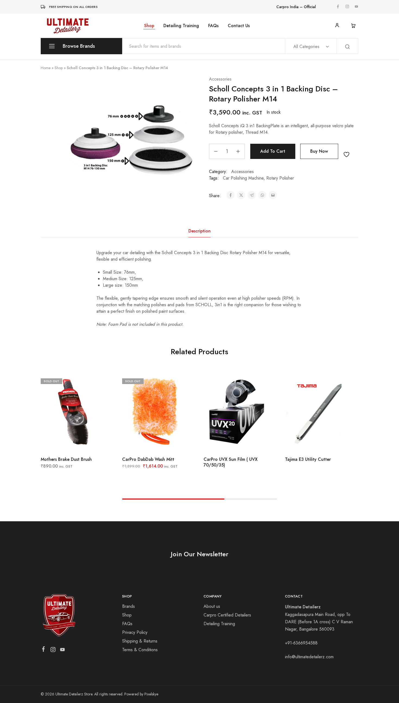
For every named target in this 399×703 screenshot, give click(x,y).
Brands (128, 606)
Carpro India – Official (296, 7)
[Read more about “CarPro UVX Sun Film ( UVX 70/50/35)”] (222, 442)
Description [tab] (199, 231)
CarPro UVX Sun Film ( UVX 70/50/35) (231, 462)
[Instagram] (53, 651)
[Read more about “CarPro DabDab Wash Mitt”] (141, 442)
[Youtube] (62, 651)
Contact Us (239, 26)
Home (45, 68)
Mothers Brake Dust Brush (66, 459)
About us (212, 606)
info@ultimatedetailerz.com (309, 657)
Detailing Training (181, 26)
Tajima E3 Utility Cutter (308, 459)
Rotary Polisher (280, 178)
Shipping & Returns (139, 641)
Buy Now (319, 151)
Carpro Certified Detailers (227, 615)
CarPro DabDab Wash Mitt (148, 459)
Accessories (220, 79)
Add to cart (272, 151)
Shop (149, 26)
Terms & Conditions (140, 650)
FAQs (213, 26)
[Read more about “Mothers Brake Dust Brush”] (59, 442)
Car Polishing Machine (243, 178)
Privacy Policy (134, 632)
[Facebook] (43, 650)
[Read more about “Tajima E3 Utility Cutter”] (304, 442)
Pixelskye (151, 694)
